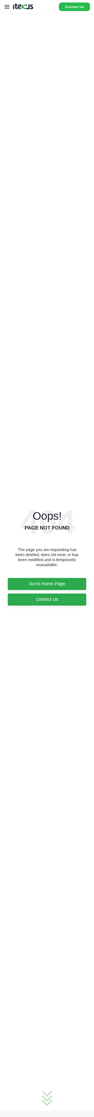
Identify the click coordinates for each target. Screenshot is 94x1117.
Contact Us (74, 7)
